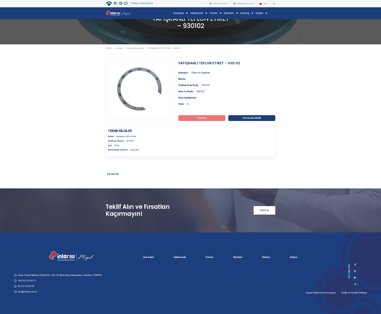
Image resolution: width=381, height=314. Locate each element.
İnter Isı (109, 48)
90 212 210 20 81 (26, 286)
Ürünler (213, 13)
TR (264, 4)
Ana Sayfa (148, 257)
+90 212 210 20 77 (27, 280)
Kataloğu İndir (252, 118)
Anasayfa (178, 13)
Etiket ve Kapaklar (135, 48)
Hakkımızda (196, 13)
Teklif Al (264, 210)
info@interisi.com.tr (245, 3)
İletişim (259, 13)
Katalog (244, 13)
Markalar (229, 13)
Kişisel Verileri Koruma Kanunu (321, 292)
